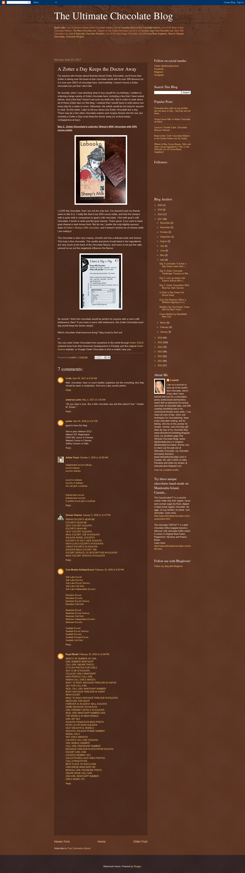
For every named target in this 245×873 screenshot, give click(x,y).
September (165, 237)
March (163, 322)
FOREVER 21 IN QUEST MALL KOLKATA (86, 704)
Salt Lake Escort (74, 577)
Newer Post (62, 841)
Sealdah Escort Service (77, 631)
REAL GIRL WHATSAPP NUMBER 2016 (85, 713)
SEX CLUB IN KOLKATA (78, 670)
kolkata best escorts (75, 498)
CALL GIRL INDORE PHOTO (80, 664)
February (164, 327)
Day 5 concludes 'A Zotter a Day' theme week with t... (173, 264)
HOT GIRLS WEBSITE (77, 737)
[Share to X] (102, 357)
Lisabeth (174, 380)
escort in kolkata (74, 480)
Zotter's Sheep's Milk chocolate (82, 227)
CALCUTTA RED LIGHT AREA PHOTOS (85, 758)
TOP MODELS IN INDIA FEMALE (82, 716)
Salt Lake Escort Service (78, 583)
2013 (160, 351)
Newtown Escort (73, 610)
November (165, 227)
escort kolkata (72, 468)
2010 (160, 365)
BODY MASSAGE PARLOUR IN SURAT (85, 691)
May (162, 255)
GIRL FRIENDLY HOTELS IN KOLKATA (85, 710)
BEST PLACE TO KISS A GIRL (81, 764)
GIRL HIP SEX (73, 719)
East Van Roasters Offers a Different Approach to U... (173, 301)
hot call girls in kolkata (76, 486)
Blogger (137, 866)
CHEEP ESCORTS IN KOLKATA (82, 546)
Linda (69, 378)
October (164, 232)
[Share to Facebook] (105, 357)
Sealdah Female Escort (77, 637)
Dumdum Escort (73, 595)
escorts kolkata (73, 471)
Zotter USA (135, 342)
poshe (69, 421)
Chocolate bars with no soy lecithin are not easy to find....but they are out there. (172, 111)
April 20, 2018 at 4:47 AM (85, 421)
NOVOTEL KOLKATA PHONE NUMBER (85, 731)
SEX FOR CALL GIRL (76, 685)
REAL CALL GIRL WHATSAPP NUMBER (86, 688)
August (164, 241)
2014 (160, 347)
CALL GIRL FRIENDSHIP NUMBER (83, 746)
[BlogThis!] (99, 357)
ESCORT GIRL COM (76, 752)
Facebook (159, 69)
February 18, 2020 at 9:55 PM (109, 569)
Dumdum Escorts (74, 598)
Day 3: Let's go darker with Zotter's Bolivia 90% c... (172, 279)
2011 (160, 361)
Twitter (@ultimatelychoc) (166, 66)
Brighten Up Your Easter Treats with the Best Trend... (175, 308)
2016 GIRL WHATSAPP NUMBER (82, 776)
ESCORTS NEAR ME (76, 522)
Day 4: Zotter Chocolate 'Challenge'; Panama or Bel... (175, 272)
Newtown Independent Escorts (80, 619)
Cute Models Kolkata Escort (80, 569)
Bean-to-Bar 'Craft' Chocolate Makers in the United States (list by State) (172, 137)
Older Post (140, 841)
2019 (160, 209)
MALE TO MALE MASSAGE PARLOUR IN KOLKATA (92, 698)
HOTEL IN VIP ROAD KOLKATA (81, 725)
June (163, 250)
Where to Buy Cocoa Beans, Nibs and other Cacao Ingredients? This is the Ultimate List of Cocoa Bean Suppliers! (172, 148)
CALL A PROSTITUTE (76, 761)
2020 (160, 205)
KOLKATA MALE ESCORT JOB (81, 549)
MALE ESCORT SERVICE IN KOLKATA (85, 555)
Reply (68, 390)
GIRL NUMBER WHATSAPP (80, 661)
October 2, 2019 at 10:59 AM (94, 457)
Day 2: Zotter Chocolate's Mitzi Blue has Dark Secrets (174, 286)
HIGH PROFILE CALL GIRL (79, 676)
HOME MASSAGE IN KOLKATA (81, 707)
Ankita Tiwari (72, 457)
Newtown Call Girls (75, 616)
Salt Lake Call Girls (75, 586)
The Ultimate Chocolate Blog (113, 15)
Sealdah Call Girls (74, 640)
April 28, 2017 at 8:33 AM (84, 378)
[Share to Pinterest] (108, 357)
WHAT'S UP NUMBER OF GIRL (81, 658)
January (164, 332)
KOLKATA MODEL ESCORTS (80, 537)
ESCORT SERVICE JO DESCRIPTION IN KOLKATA (91, 552)
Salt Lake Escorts (74, 580)
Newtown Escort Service (77, 613)
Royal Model (72, 654)
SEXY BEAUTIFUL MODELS (80, 728)
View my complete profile (166, 470)
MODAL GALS (73, 734)
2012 (160, 356)
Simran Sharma (74, 515)
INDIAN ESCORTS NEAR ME (80, 519)
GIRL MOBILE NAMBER (78, 743)
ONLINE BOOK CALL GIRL (79, 773)
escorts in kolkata (74, 483)
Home (102, 841)
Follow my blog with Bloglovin (168, 566)
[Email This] (96, 357)
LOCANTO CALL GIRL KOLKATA (82, 740)
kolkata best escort (75, 495)
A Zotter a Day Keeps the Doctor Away (172, 293)
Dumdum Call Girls (75, 604)
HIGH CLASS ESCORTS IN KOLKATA (84, 543)
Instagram (159, 75)
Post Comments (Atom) (79, 848)
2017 (160, 219)
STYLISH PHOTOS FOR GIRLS (81, 667)
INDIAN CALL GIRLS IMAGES (81, 679)
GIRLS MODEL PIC (75, 779)
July (162, 246)
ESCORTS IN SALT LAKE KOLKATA (84, 540)
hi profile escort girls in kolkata (80, 501)
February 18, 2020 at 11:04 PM (94, 654)
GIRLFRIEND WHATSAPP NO (80, 767)
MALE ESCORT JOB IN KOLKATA (83, 534)
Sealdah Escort (73, 628)
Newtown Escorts (74, 622)
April (162, 260)
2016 (160, 337)
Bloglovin (158, 72)
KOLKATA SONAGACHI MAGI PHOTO (85, 722)
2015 (160, 342)
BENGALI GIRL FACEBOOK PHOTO (84, 770)
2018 (160, 214)
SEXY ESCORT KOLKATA (79, 525)
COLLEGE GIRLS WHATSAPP (81, 673)
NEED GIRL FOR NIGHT (78, 701)
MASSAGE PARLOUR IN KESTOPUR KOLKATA (90, 749)
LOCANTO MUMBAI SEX (78, 755)
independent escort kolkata (79, 465)
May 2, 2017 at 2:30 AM (94, 399)
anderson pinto (73, 399)
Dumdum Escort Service (77, 601)
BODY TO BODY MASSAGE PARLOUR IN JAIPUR (91, 682)
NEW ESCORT (73, 694)
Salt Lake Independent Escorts (81, 589)
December (165, 223)
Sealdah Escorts (74, 634)
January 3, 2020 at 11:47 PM (96, 515)
